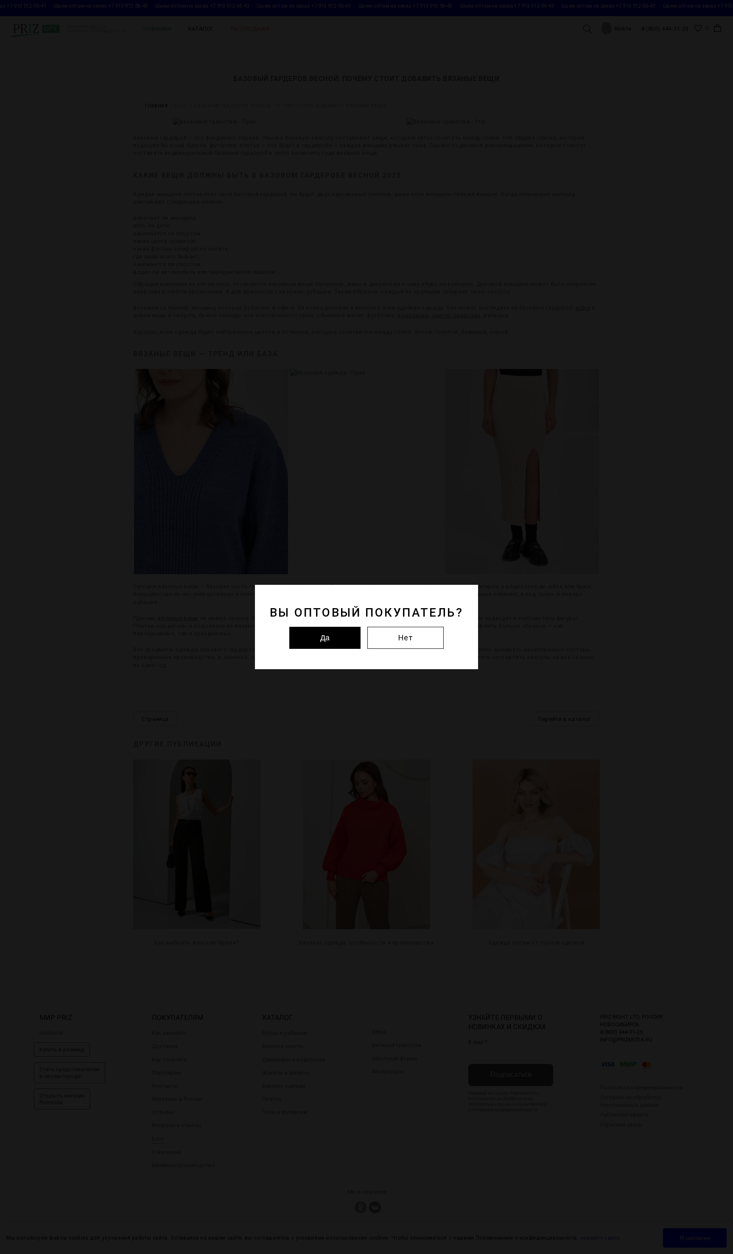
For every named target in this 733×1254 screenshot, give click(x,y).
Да (325, 638)
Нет (405, 637)
